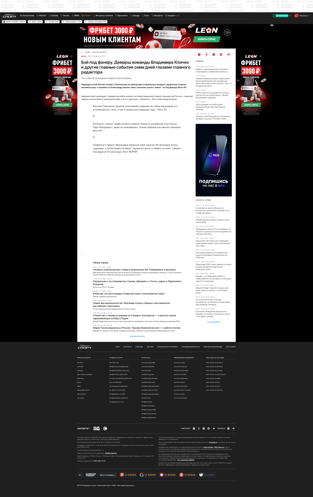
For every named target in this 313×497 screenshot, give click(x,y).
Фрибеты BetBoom (149, 413)
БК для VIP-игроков (117, 390)
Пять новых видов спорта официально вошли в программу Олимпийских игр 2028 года (212, 255)
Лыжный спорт (83, 390)
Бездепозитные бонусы (119, 370)
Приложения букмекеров (184, 357)
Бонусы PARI (146, 370)
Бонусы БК (146, 357)
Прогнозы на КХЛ (213, 386)
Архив (83, 56)
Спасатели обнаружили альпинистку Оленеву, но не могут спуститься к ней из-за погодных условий (213, 313)
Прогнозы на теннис (214, 370)
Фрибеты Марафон (149, 417)
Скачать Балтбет (180, 398)
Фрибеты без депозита (118, 374)
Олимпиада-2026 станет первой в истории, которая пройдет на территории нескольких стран (214, 266)
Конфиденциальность (191, 347)
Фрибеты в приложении (118, 366)
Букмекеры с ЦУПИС (117, 394)
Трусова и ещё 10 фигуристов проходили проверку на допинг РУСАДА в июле (212, 117)
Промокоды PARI (148, 382)
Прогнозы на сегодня (215, 357)
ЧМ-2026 (80, 398)
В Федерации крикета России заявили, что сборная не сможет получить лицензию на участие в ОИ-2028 (213, 231)
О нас (117, 347)
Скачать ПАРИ (179, 362)
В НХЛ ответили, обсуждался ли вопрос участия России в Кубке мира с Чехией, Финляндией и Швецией (212, 95)
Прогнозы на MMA (213, 378)
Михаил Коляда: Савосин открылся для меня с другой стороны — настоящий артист (212, 290)
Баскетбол (81, 394)
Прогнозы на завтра (214, 390)
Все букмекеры (115, 382)
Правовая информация (213, 347)
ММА (79, 386)
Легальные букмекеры (118, 386)
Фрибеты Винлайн (149, 409)
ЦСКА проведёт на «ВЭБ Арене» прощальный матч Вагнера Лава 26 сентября (210, 107)
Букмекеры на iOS (116, 402)
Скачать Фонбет (180, 374)
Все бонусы (114, 362)
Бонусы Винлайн (148, 362)
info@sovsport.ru (111, 453)
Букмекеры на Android (118, 398)
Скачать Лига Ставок (182, 390)
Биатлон (80, 378)
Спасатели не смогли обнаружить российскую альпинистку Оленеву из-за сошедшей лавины (212, 210)
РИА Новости (219, 447)
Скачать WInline (180, 366)
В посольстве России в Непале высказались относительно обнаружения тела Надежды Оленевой (213, 302)
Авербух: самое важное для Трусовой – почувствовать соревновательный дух (212, 70)
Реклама (150, 347)
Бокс (79, 382)
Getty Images (208, 447)
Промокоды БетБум (150, 390)
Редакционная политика (168, 347)
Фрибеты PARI (147, 402)
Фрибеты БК (146, 398)
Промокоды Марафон (150, 394)
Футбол (80, 362)
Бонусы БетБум (148, 366)
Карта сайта (231, 347)
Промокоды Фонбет (150, 378)
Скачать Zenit (179, 394)
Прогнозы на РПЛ (213, 382)
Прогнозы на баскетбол (216, 374)
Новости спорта (84, 357)
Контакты (128, 347)
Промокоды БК (148, 374)
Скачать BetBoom (181, 370)
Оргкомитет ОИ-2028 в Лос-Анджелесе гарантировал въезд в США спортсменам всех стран (213, 243)
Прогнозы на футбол (214, 362)
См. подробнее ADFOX (186, 460)
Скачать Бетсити (180, 386)
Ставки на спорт (116, 357)
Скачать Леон (179, 382)
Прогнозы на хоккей (214, 366)
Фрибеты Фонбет (148, 406)
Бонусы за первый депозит (120, 378)
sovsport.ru (213, 442)
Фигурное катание (84, 374)
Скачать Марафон (181, 378)
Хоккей (80, 366)
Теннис (80, 370)
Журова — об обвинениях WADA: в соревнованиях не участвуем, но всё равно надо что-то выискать (214, 278)
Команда (139, 347)
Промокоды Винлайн (150, 386)
